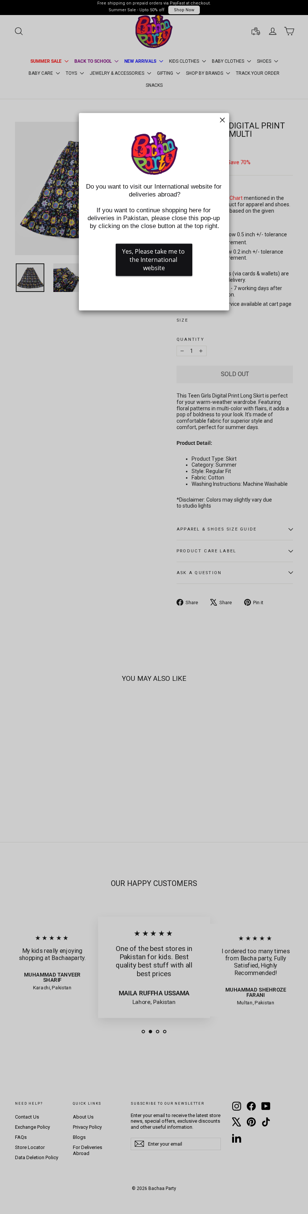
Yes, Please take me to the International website (154, 260)
